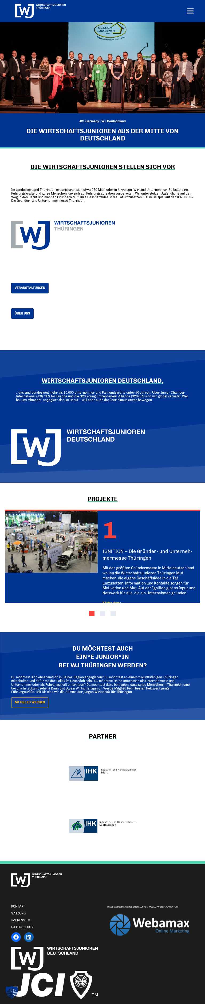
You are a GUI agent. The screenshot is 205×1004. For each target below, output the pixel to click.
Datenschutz (22, 927)
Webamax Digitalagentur (163, 907)
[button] (91, 613)
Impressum (20, 920)
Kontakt (18, 906)
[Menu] (190, 12)
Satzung (18, 913)
